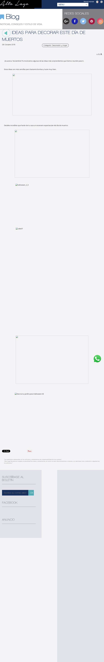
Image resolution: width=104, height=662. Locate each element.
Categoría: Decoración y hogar (55, 45)
